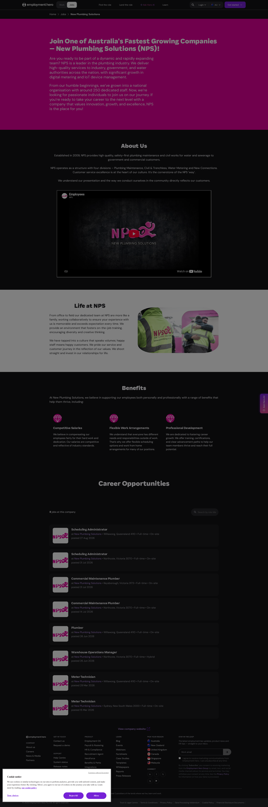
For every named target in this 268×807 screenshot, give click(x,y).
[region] (56, 785)
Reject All (73, 795)
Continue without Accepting (98, 773)
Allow (96, 795)
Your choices (13, 795)
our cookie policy (29, 788)
